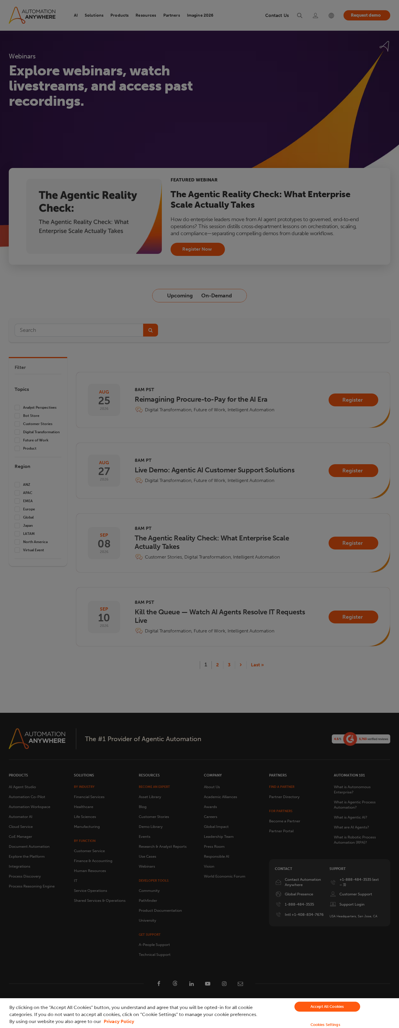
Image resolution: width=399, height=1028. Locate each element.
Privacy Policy (119, 1021)
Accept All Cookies (327, 1006)
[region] (199, 1013)
